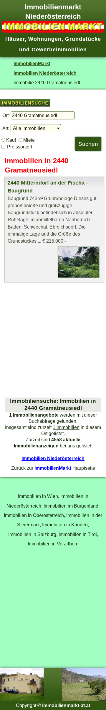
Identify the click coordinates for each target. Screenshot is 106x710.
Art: (5, 128)
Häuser (15, 39)
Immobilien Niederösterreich (45, 73)
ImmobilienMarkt (32, 63)
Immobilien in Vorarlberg (53, 543)
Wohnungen (45, 39)
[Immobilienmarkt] (53, 30)
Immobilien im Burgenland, (72, 505)
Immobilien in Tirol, (78, 534)
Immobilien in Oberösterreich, (34, 515)
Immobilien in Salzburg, (32, 534)
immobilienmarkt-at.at (66, 705)
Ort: (6, 115)
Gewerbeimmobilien (59, 50)
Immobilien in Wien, (38, 496)
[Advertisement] (53, 340)
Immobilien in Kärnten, (65, 524)
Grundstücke (83, 39)
